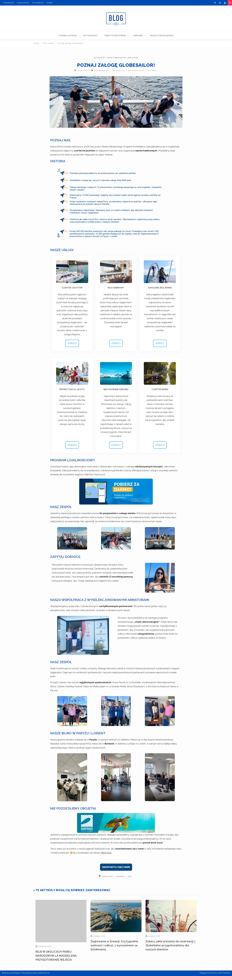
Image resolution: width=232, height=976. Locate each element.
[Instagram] (220, 3)
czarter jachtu (107, 876)
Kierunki (138, 36)
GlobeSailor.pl (8, 3)
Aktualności (90, 36)
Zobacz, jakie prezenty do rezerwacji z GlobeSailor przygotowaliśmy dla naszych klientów (170, 945)
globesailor (120, 876)
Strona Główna (68, 36)
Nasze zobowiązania (161, 36)
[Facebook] (215, 3)
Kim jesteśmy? (38, 3)
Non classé (132, 58)
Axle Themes (224, 973)
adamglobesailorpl (101, 70)
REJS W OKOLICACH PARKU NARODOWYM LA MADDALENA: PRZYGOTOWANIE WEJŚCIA (56, 955)
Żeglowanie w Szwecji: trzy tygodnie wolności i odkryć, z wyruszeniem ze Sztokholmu (114, 945)
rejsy (130, 876)
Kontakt (49, 3)
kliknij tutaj (106, 852)
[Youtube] (225, 3)
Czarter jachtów (23, 3)
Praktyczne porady (115, 36)
